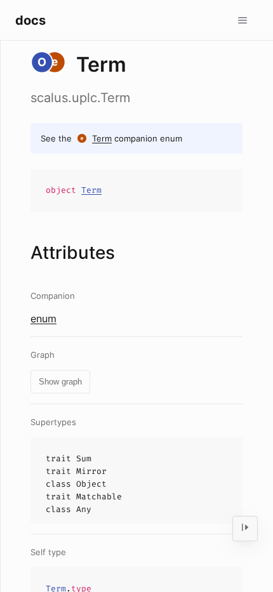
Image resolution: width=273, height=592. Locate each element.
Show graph (60, 381)
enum (43, 318)
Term (102, 138)
